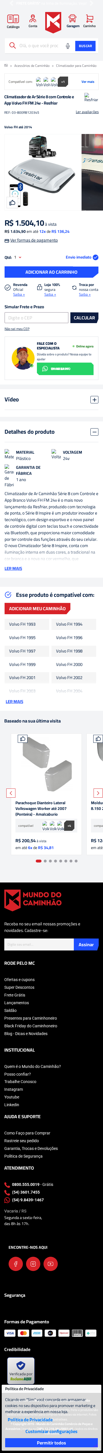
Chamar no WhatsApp (61, 368)
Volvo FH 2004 (69, 691)
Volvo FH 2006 (69, 704)
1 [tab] (38, 861)
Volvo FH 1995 (22, 638)
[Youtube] (50, 1264)
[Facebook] (16, 1264)
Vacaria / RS (15, 1211)
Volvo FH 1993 (22, 624)
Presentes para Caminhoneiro (30, 1018)
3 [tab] (50, 861)
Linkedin (11, 1104)
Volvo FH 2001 (22, 678)
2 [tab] (45, 861)
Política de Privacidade (30, 1419)
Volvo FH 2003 (22, 691)
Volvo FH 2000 (69, 664)
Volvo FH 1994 (69, 624)
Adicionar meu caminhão (37, 608)
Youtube (11, 1097)
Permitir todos (51, 1442)
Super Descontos (19, 987)
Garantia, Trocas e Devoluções (31, 1148)
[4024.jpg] (46, 764)
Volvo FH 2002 (69, 678)
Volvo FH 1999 (22, 664)
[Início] (6, 65)
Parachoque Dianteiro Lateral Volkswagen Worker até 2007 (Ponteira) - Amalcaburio (41, 808)
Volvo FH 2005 (22, 704)
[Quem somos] (33, 900)
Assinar (86, 944)
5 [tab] (60, 861)
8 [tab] (76, 861)
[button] (11, 3)
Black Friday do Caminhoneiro (30, 1026)
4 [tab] (55, 861)
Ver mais (88, 81)
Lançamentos (16, 1002)
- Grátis (32, 1184)
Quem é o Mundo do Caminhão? (32, 1066)
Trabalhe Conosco (20, 1081)
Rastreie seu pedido (21, 1140)
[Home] (53, 22)
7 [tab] (71, 861)
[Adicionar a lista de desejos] (22, 739)
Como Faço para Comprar (27, 1133)
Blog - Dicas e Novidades (25, 1033)
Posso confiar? (17, 1074)
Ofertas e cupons (19, 979)
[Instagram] (33, 1264)
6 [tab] (65, 861)
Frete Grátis (14, 995)
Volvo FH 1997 (22, 651)
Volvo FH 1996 (69, 638)
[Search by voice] (68, 46)
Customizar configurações (51, 1431)
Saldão (10, 1010)
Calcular (84, 317)
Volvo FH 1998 (69, 651)
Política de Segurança (23, 1156)
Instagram (13, 1089)
